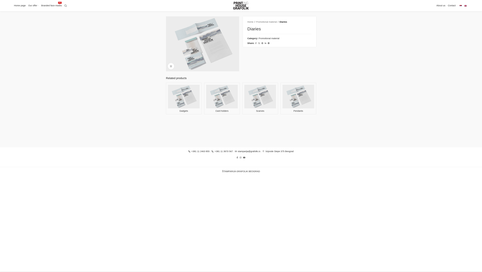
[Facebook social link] (255, 43)
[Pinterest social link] (262, 43)
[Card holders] (222, 96)
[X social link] (259, 43)
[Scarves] (260, 96)
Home (250, 22)
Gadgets (183, 111)
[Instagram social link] (240, 158)
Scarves (260, 111)
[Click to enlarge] (171, 66)
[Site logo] (241, 5)
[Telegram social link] (268, 43)
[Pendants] (298, 96)
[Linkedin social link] (265, 43)
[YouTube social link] (244, 158)
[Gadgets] (184, 96)
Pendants (298, 111)
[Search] (65, 5)
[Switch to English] (465, 6)
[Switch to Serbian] (460, 6)
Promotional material (266, 22)
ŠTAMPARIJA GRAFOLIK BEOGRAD (241, 171)
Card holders (221, 111)
